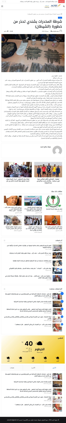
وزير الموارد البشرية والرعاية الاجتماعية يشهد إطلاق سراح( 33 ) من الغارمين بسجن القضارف (33, 209)
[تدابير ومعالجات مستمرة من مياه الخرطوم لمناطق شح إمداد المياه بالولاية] (57, 263)
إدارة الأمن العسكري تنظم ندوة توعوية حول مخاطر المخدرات (53, 228)
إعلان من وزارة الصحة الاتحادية (54, 209)
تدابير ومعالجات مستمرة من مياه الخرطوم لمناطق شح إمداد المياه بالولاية (32, 261)
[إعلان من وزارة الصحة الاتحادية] (53, 201)
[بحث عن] (64, 7)
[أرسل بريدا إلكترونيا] (51, 31)
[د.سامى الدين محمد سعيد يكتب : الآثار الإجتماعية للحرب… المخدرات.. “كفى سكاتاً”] (13, 201)
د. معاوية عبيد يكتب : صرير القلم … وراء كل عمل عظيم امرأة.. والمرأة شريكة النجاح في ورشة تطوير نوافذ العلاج (28, 277)
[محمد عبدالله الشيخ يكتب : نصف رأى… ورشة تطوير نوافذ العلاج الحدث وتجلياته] (57, 255)
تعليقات (12, 368)
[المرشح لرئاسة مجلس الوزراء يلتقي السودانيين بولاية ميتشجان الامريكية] (57, 304)
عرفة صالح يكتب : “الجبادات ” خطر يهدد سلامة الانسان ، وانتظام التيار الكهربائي (30, 268)
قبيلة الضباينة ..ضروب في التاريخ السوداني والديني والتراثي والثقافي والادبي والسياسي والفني (27, 318)
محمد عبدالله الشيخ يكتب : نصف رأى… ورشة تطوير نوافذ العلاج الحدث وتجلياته (30, 253)
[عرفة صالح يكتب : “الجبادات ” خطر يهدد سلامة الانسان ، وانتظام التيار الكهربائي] (57, 271)
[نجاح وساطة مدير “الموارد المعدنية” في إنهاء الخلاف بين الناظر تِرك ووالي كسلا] (33, 220)
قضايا (54, 14)
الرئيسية (59, 14)
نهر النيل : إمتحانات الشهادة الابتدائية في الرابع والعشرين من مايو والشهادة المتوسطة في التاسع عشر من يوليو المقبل (28, 295)
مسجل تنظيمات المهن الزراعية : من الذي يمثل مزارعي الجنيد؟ (13, 228)
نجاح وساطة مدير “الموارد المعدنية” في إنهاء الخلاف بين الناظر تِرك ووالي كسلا (34, 228)
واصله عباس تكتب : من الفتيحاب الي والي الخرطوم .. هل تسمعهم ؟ (33, 324)
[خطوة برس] (52, 6)
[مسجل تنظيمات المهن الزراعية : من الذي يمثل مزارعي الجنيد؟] (13, 220)
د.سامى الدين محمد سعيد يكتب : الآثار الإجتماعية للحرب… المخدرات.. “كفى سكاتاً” (13, 209)
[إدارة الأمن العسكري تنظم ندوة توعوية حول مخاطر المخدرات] (53, 220)
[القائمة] (2, 7)
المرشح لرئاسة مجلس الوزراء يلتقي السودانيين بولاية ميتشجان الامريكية (32, 301)
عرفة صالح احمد (55, 31)
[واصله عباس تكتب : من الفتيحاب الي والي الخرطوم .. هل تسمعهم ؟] (57, 327)
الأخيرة (33, 368)
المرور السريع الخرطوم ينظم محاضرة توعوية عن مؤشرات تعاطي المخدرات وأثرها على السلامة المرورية (29, 246)
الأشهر (54, 368)
